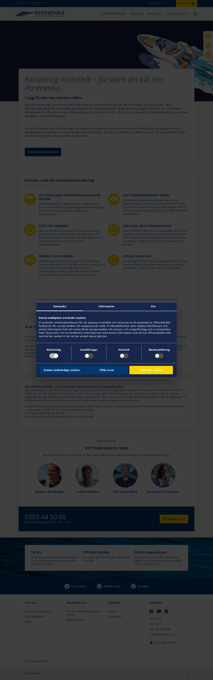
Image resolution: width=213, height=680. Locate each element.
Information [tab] (106, 306)
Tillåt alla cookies (151, 370)
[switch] (89, 355)
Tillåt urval (106, 370)
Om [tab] (153, 306)
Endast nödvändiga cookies (62, 370)
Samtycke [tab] (59, 306)
